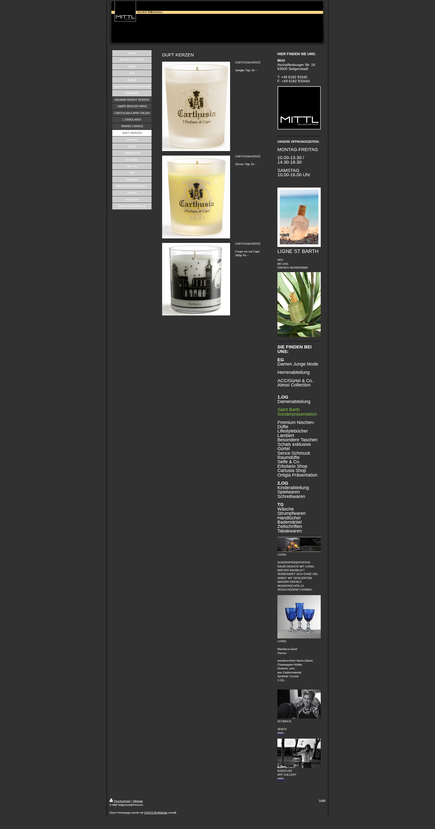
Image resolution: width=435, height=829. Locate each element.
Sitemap (138, 801)
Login (322, 800)
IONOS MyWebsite (155, 812)
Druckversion (122, 801)
